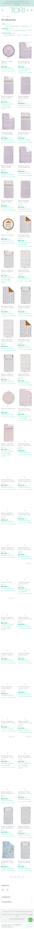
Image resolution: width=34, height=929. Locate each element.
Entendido (29, 926)
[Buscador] (28, 10)
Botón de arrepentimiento (17, 918)
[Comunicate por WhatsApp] (30, 920)
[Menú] (2, 10)
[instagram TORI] (2, 889)
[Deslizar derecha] (31, 26)
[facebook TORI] (7, 889)
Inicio (2, 16)
